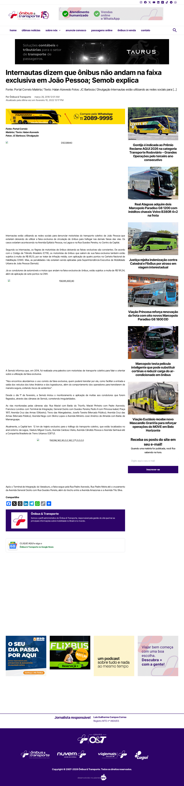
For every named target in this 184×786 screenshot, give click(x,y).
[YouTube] (154, 2)
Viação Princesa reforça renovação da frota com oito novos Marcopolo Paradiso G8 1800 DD (153, 315)
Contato (145, 30)
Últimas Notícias (31, 30)
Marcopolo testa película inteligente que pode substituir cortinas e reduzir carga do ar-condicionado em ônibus (153, 369)
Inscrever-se (153, 469)
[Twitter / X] (149, 2)
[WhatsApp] (175, 2)
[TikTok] (167, 2)
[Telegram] (171, 2)
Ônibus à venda (127, 30)
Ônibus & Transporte (20, 96)
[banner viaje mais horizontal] (111, 13)
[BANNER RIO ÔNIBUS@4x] (26, 655)
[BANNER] (65, 116)
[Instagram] (141, 2)
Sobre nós (51, 30)
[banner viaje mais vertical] (158, 655)
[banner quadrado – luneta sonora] (114, 655)
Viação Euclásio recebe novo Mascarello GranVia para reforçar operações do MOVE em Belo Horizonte (153, 424)
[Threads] (162, 2)
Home (13, 30)
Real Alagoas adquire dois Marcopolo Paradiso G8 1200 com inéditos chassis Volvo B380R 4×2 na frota (153, 209)
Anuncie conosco (76, 30)
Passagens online (101, 30)
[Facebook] (145, 2)
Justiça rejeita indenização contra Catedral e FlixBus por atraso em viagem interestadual (153, 263)
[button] (59, 30)
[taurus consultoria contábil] (92, 51)
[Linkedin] (158, 2)
